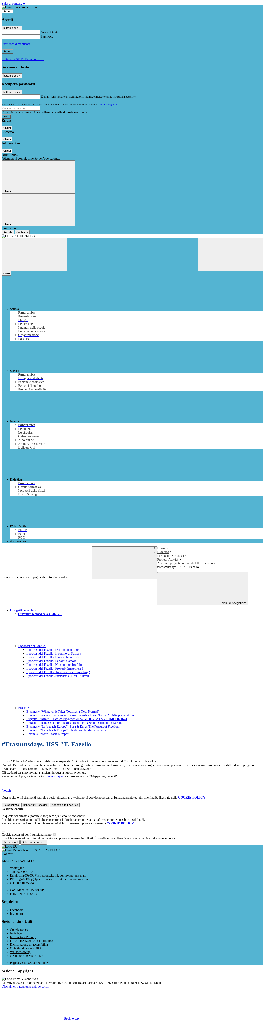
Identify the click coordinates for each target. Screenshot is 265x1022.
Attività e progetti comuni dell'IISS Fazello (185, 563)
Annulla (7, 232)
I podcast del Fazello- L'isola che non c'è (53, 657)
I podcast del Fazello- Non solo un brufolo (54, 664)
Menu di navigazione (233, 603)
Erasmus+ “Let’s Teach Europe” (47, 734)
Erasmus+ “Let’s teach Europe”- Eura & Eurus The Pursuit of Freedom (72, 726)
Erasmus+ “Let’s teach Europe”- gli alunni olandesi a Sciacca (66, 730)
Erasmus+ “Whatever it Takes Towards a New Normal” (62, 711)
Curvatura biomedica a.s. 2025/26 (40, 614)
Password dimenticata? (16, 44)
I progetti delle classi (170, 555)
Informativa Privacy (23, 937)
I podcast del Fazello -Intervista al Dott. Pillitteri (57, 676)
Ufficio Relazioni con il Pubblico (31, 941)
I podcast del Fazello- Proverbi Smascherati (54, 668)
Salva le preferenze (33, 842)
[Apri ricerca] (230, 254)
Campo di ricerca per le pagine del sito (27, 577)
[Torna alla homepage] (132, 236)
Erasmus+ (25, 708)
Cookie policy (19, 929)
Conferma (22, 232)
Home (161, 548)
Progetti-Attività (167, 559)
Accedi (7, 11)
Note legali (17, 933)
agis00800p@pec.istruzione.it (53, 879)
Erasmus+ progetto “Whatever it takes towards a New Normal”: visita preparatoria (80, 715)
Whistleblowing (20, 952)
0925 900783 (24, 871)
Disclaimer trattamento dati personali (25, 986)
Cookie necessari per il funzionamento (27, 834)
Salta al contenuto (13, 3)
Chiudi (7, 127)
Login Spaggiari (108, 104)
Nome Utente (49, 32)
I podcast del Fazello (32, 646)
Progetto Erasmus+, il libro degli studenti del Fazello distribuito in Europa (74, 722)
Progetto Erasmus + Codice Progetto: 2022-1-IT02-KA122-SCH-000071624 (76, 719)
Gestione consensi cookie (26, 955)
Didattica (163, 552)
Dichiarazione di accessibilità (29, 944)
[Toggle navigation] (34, 254)
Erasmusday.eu (54, 776)
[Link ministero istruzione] (20, 7)
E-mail (45, 96)
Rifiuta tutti (35, 804)
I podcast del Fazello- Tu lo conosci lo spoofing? (58, 672)
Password (47, 36)
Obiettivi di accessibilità (25, 948)
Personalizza (11, 804)
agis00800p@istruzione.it (52, 875)
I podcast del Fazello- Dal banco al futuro (53, 649)
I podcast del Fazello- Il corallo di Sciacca (53, 653)
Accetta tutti (65, 804)
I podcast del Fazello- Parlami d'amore (51, 661)
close (6, 273)
